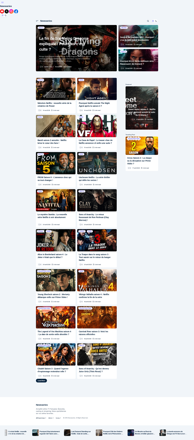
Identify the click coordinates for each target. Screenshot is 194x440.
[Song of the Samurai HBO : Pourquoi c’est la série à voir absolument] (138, 19)
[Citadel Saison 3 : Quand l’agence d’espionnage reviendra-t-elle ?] (56, 337)
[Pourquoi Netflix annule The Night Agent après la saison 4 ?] (97, 72)
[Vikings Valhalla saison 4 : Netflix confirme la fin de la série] (97, 263)
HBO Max (124, 10)
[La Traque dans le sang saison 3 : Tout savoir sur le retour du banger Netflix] (97, 223)
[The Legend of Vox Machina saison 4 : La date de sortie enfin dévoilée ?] (56, 300)
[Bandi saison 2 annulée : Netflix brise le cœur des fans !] (56, 109)
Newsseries (46, 4)
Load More (76, 368)
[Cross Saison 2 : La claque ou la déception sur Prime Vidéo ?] (142, 129)
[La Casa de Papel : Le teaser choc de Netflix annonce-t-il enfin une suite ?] (97, 109)
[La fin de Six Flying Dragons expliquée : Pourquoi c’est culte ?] (76, 31)
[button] (37, 4)
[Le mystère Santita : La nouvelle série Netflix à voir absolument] (56, 183)
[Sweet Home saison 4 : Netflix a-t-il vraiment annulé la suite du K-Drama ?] (142, 91)
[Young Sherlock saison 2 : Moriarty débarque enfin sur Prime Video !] (56, 263)
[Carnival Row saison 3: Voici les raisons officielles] (97, 300)
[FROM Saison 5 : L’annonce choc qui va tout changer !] (56, 146)
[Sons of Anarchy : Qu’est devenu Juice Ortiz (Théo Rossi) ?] (97, 337)
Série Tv (41, 10)
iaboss (50, 413)
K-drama (40, 214)
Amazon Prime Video (44, 254)
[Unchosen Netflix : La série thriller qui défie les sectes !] (97, 146)
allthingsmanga (40, 413)
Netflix (81, 63)
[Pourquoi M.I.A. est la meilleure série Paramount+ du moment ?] (138, 43)
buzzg (57, 413)
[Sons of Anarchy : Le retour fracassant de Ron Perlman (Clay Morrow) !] (97, 183)
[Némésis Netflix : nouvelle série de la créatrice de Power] (56, 72)
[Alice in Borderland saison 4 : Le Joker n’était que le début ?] (56, 223)
